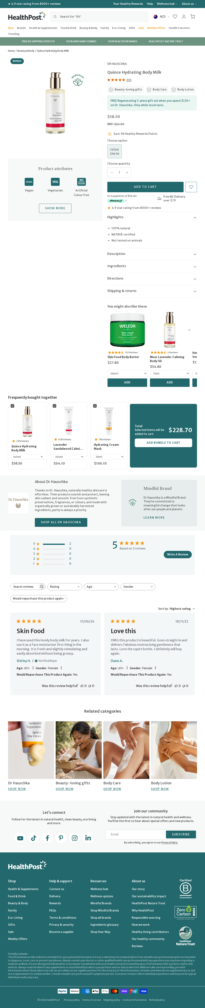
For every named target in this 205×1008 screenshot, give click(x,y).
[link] (127, 330)
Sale (141, 27)
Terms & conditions (62, 917)
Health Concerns (179, 27)
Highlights (115, 217)
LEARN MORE (154, 517)
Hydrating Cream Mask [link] (106, 447)
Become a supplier (61, 932)
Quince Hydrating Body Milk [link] (24, 448)
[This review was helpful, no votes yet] (82, 686)
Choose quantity (118, 163)
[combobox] (99, 16)
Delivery (54, 896)
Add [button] (127, 382)
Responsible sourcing (146, 917)
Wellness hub (166, 4)
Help (150, 4)
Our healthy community (148, 939)
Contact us (56, 889)
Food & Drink (68, 27)
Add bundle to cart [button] (163, 443)
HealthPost (53, 999)
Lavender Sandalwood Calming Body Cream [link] (68, 447)
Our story (138, 889)
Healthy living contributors (150, 932)
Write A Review (177, 554)
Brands (21, 27)
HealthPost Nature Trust (148, 903)
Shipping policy (111, 999)
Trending (14, 33)
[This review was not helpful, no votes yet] (89, 686)
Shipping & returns (122, 291)
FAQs (52, 910)
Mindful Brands (101, 903)
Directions (115, 278)
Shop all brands (100, 917)
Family (104, 27)
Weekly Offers (156, 27)
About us (188, 4)
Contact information (135, 999)
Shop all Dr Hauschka (61, 522)
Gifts (132, 27)
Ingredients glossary (104, 925)
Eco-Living (119, 27)
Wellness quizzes (101, 896)
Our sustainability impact (149, 896)
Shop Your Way (100, 932)
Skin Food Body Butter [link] (123, 357)
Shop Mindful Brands (104, 910)
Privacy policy (72, 999)
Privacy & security (61, 925)
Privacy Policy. (169, 842)
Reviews (137, 946)
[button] (175, 16)
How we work (141, 925)
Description (116, 254)
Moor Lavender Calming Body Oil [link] (167, 359)
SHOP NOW (17, 789)
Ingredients (116, 266)
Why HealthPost (143, 910)
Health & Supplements (43, 27)
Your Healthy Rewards (128, 4)
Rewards (55, 903)
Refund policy (157, 999)
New (11, 27)
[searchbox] (24, 586)
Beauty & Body (88, 27)
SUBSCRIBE (181, 834)
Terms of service (91, 999)
